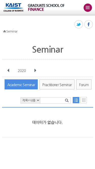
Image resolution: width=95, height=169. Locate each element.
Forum (84, 85)
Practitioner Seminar (57, 85)
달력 (83, 100)
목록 (76, 100)
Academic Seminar (21, 85)
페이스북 (88, 24)
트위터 (78, 24)
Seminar (11, 31)
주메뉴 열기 (88, 8)
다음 (35, 70)
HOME (4, 31)
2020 (22, 71)
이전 (8, 70)
